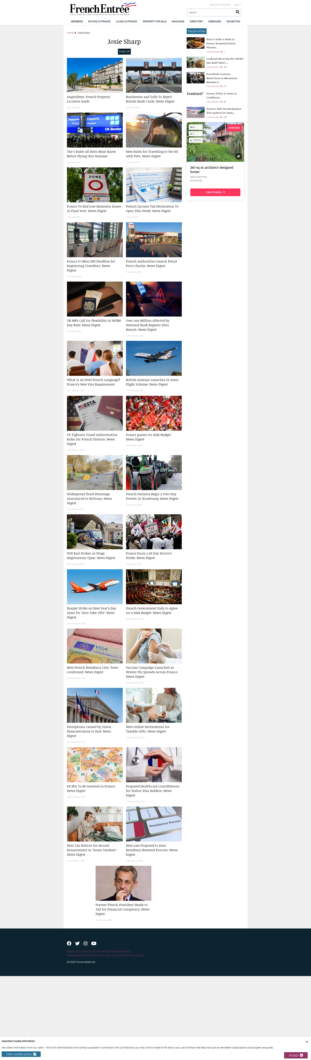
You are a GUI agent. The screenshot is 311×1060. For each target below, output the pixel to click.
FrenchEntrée (212, 52)
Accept (294, 1055)
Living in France (126, 21)
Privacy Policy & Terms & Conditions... (221, 95)
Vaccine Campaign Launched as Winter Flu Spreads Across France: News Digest (152, 672)
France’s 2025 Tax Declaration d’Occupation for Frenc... (223, 111)
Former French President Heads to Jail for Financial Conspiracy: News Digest (123, 909)
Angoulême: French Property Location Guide (88, 99)
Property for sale (154, 21)
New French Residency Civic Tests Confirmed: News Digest (92, 669)
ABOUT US (72, 951)
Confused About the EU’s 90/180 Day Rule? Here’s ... (224, 60)
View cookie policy (19, 1054)
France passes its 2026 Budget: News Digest (149, 437)
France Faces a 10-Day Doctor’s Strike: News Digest (149, 555)
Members (77, 21)
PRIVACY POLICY (102, 955)
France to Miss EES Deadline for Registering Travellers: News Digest (91, 266)
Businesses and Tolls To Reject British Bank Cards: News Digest (150, 99)
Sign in (237, 4)
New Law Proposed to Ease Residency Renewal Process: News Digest (152, 850)
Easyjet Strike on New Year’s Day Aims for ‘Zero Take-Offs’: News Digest (91, 613)
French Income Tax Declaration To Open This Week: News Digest (152, 208)
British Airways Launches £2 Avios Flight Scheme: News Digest (152, 382)
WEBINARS (214, 21)
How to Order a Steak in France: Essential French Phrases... (220, 43)
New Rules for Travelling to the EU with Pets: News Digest (152, 153)
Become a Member (220, 4)
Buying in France (99, 21)
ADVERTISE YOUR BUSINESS (113, 951)
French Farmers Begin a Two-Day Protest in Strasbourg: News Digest (152, 496)
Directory (196, 21)
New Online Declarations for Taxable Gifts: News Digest (148, 729)
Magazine (178, 21)
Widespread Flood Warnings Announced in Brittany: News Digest (89, 498)
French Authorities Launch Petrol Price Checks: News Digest (151, 263)
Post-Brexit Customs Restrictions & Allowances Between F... (221, 78)
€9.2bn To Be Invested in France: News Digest (91, 788)
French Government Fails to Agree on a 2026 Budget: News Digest (152, 610)
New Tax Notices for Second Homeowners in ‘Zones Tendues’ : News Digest (92, 850)
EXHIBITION (233, 21)
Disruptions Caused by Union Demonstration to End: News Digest (89, 731)
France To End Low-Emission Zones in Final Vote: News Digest (94, 208)
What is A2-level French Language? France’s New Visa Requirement (93, 382)
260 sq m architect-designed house (211, 169)
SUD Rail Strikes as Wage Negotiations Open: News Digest (91, 555)
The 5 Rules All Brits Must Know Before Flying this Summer (91, 153)
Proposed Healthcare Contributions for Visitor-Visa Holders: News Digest (152, 791)
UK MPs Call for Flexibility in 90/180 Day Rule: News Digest (94, 322)
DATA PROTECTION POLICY (129, 955)
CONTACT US (87, 951)
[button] (95, 99)
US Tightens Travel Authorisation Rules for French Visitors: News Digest (92, 439)
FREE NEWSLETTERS (79, 955)
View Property (214, 192)
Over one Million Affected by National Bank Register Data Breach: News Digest (147, 325)
